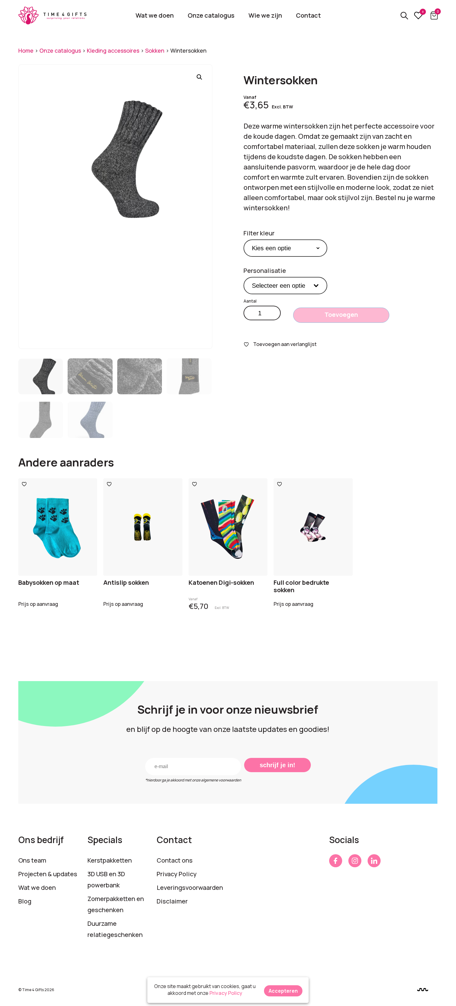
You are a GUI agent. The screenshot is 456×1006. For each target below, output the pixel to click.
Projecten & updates (47, 874)
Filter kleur (259, 233)
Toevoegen (341, 314)
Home (26, 50)
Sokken (154, 50)
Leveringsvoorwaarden (190, 887)
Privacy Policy (177, 874)
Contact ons (175, 860)
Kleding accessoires (113, 50)
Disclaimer (172, 901)
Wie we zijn (265, 15)
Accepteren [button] (283, 990)
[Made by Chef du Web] (422, 989)
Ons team (32, 860)
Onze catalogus (211, 15)
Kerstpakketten (109, 860)
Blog (24, 901)
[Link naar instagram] (354, 860)
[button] (199, 77)
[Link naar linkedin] (374, 860)
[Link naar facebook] (335, 860)
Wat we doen (155, 15)
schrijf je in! (277, 765)
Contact (308, 15)
